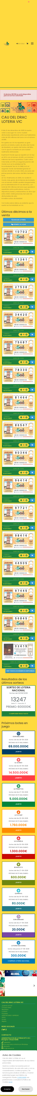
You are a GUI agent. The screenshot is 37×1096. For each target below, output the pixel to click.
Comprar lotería (6, 988)
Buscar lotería (19, 220)
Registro (4, 1001)
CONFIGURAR (21, 1077)
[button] (3, 110)
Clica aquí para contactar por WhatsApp (15, 1024)
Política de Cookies (7, 1049)
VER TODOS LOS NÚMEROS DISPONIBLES (20, 671)
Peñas (3, 997)
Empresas (5, 993)
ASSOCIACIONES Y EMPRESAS (10, 995)
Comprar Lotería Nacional (18, 961)
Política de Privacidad (8, 1047)
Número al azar (19, 224)
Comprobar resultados (18, 714)
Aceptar (7, 1089)
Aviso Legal (5, 1045)
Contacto (4, 991)
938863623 (7, 1022)
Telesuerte (5, 1044)
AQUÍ (10, 1082)
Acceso (21, 44)
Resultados (5, 990)
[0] (28, 44)
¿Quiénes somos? (7, 986)
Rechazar (26, 1089)
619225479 (6, 1026)
